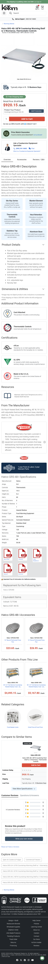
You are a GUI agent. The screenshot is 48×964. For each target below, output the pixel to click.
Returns (13, 942)
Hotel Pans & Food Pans (35, 727)
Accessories (21, 160)
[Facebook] (17, 960)
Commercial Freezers (33, 860)
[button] (37, 7)
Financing (13, 945)
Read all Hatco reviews (10, 847)
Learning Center (36, 927)
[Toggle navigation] (4, 13)
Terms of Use (6, 956)
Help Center (36, 920)
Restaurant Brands (13, 924)
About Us (36, 930)
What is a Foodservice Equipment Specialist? (26, 151)
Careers (36, 933)
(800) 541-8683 (21, 148)
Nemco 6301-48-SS (10, 606)
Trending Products (13, 936)
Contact (36, 936)
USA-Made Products (13, 933)
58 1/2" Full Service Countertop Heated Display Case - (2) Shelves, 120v (36, 686)
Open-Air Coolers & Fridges (12, 860)
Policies (36, 924)
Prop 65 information (16, 579)
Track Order (13, 939)
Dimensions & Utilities (15, 289)
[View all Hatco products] (24, 458)
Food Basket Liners (12, 727)
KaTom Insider (36, 942)
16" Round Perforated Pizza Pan (36, 641)
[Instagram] (29, 960)
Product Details (11, 244)
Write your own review (24, 839)
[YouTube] (32, 960)
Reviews (36, 945)
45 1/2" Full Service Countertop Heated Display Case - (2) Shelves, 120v (12, 686)
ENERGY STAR (13, 930)
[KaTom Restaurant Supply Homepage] (9, 7)
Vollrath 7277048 (10, 602)
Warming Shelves (9, 23)
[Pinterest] (25, 960)
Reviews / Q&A (38, 160)
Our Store (36, 939)
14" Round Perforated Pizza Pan (12, 641)
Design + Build (13, 920)
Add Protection (36, 111)
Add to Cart (27, 119)
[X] (21, 960)
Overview (7, 160)
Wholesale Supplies (13, 927)
